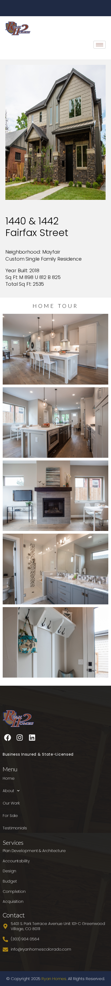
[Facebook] (7, 737)
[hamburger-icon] (99, 45)
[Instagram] (20, 737)
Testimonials (15, 828)
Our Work (11, 803)
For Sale (10, 815)
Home (9, 778)
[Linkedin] (32, 737)
